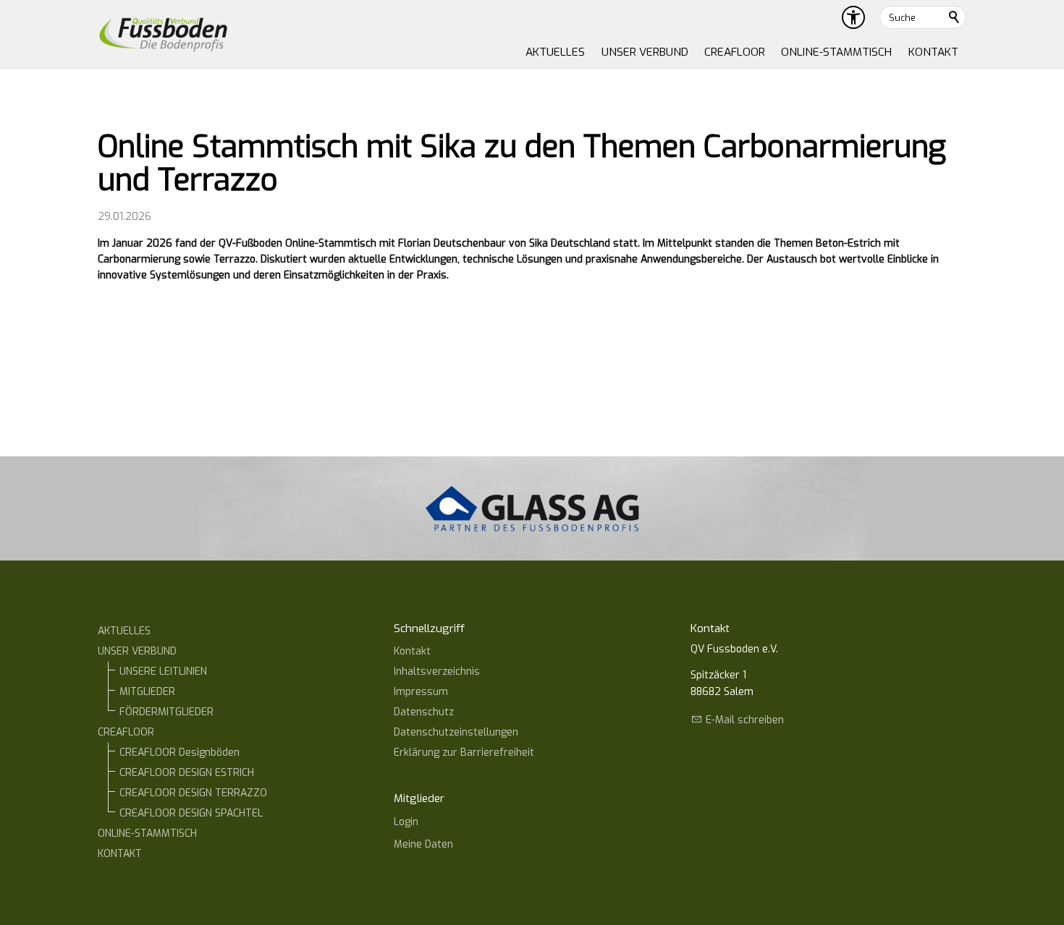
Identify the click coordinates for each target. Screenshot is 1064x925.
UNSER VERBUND (644, 52)
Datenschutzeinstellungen (456, 732)
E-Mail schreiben (745, 720)
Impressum (421, 692)
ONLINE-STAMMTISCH (836, 52)
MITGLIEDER (147, 692)
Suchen (954, 17)
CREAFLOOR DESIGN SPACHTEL (191, 813)
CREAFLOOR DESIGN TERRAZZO (193, 793)
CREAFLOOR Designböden (179, 752)
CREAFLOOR (734, 52)
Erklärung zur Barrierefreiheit (464, 752)
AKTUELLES (555, 52)
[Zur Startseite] (163, 34)
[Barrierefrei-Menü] (853, 17)
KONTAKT (933, 52)
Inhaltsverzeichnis (437, 671)
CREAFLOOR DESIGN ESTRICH (186, 773)
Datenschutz (424, 712)
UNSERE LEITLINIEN (163, 671)
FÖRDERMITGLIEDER (166, 712)
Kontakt (412, 651)
